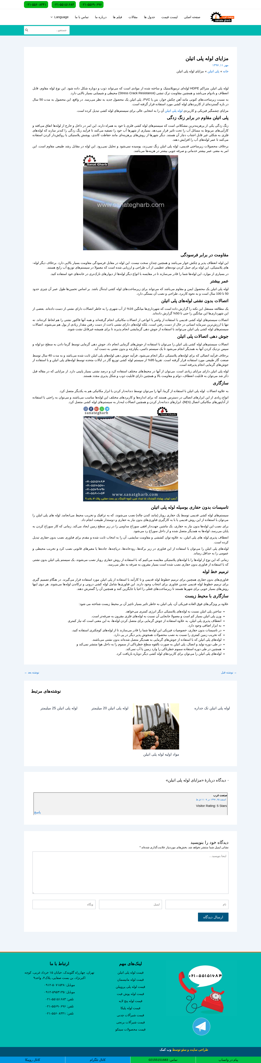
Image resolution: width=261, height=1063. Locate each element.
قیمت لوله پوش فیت (130, 994)
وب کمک (165, 1049)
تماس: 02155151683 (163, 1060)
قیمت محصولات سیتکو (130, 1029)
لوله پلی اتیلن (174, 111)
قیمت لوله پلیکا (130, 1008)
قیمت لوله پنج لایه (130, 1001)
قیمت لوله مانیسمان (130, 979)
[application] (52, 17)
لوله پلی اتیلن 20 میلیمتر (109, 708)
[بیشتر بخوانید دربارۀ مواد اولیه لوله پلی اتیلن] (156, 726)
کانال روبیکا (32, 1060)
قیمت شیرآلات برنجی (130, 1022)
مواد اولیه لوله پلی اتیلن (161, 754)
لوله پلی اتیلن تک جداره (212, 708)
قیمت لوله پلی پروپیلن (130, 987)
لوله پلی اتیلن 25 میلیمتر (58, 708)
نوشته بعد (31, 672)
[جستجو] (26, 30)
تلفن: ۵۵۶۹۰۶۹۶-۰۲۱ (59, 1006)
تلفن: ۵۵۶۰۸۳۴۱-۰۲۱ (59, 1013)
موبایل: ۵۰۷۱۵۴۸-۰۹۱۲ (59, 985)
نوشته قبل (229, 672)
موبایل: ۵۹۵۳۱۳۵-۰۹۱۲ (59, 992)
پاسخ (37, 812)
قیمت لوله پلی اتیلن (131, 972)
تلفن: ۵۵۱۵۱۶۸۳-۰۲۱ (59, 999)
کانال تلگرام (98, 1060)
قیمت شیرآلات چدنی (130, 1015)
